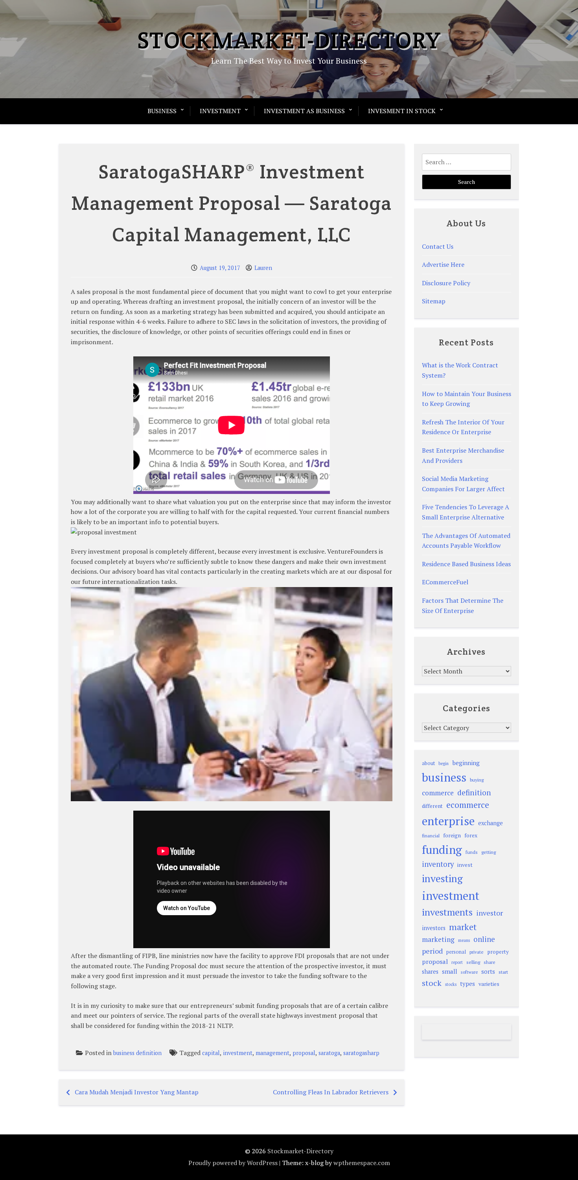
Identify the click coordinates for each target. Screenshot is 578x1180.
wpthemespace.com (361, 1162)
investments (447, 912)
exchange (490, 823)
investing (442, 878)
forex (470, 835)
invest (465, 864)
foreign (452, 835)
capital (211, 1053)
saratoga (329, 1053)
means (464, 940)
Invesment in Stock (402, 110)
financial (431, 836)
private (476, 952)
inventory (438, 864)
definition (474, 792)
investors (433, 928)
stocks (451, 984)
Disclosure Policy (446, 283)
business (444, 777)
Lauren (263, 268)
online (484, 939)
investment (237, 1053)
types (467, 983)
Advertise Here (443, 264)
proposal (304, 1053)
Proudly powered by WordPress (233, 1162)
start (503, 972)
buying (477, 780)
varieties (489, 983)
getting (488, 852)
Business (162, 110)
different (432, 805)
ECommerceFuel (445, 582)
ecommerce (467, 804)
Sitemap (433, 301)
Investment (220, 110)
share (489, 962)
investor (489, 913)
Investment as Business (304, 110)
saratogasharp (361, 1053)
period (432, 951)
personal (456, 952)
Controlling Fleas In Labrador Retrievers (330, 1092)
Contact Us (437, 246)
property (498, 951)
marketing (438, 939)
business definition (137, 1053)
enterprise (448, 820)
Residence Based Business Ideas (466, 564)
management (272, 1053)
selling (473, 962)
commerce (438, 792)
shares (430, 971)
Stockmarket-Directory (289, 40)
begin (443, 763)
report (457, 962)
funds (472, 852)
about (428, 763)
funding (442, 849)
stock (432, 983)
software (469, 972)
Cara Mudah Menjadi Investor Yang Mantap (137, 1092)
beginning (466, 763)
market (463, 926)
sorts (488, 971)
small (449, 971)
